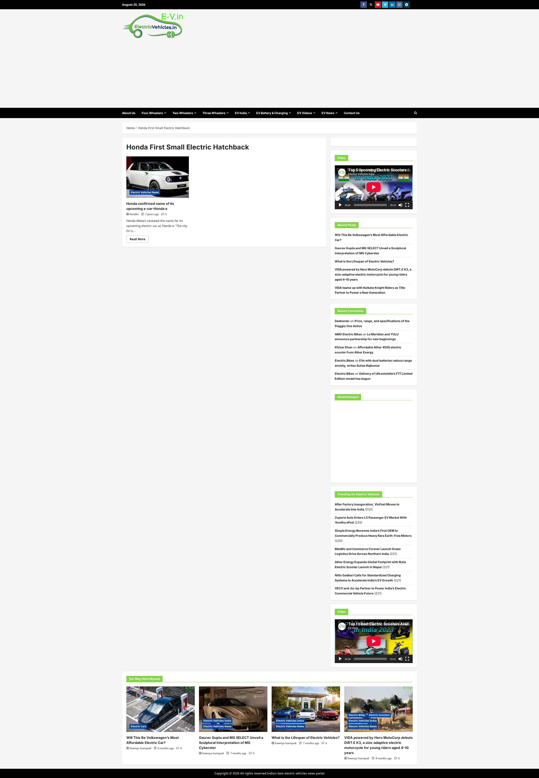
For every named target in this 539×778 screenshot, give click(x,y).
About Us (128, 113)
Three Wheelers (214, 113)
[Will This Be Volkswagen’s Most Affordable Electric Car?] (160, 709)
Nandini (134, 214)
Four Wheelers (152, 113)
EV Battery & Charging (272, 113)
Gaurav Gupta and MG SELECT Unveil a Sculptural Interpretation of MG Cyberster (231, 742)
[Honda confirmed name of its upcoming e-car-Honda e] (157, 177)
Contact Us (352, 113)
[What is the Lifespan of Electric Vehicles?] (306, 709)
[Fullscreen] (407, 205)
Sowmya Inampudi (140, 748)
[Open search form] (415, 113)
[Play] (340, 205)
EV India (241, 113)
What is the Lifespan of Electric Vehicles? (364, 261)
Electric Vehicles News (145, 192)
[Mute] (400, 205)
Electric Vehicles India (217, 720)
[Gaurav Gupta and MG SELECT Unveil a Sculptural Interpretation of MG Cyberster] (233, 709)
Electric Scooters (379, 715)
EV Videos (304, 113)
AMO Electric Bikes (348, 334)
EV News (328, 113)
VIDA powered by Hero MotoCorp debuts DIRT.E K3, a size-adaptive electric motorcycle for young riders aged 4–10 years (373, 274)
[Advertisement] (269, 72)
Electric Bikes (344, 360)
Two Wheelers (182, 113)
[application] (374, 187)
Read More (139, 240)
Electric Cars (138, 726)
